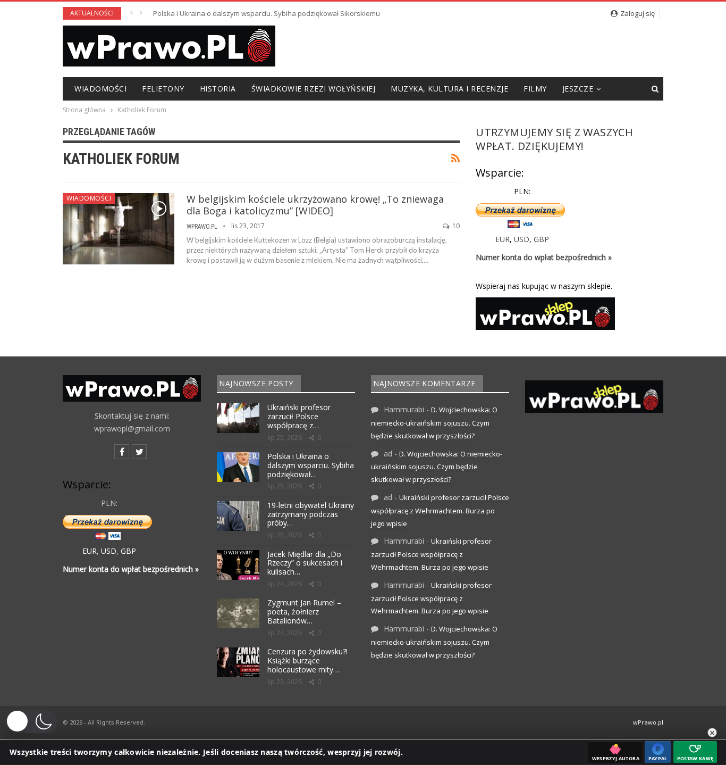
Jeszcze (578, 89)
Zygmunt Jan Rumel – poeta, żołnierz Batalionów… (304, 611)
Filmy (535, 89)
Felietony (163, 89)
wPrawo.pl (648, 722)
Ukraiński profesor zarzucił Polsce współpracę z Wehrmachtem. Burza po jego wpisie (440, 510)
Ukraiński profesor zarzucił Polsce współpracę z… (299, 416)
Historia (218, 89)
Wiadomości (100, 89)
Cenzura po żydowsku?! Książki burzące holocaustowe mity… (307, 660)
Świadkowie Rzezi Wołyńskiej (313, 89)
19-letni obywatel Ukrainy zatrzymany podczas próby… (310, 514)
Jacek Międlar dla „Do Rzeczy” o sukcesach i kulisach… (304, 563)
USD (521, 239)
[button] (31, 721)
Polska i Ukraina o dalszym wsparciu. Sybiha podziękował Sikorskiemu (266, 13)
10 (455, 225)
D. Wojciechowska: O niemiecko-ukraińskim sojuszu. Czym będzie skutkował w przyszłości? (434, 422)
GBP (541, 239)
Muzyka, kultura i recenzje (449, 89)
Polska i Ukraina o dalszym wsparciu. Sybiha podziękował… (310, 465)
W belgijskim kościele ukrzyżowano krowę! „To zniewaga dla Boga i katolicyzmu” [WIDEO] (315, 205)
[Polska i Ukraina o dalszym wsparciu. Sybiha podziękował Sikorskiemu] (238, 467)
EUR (502, 239)
